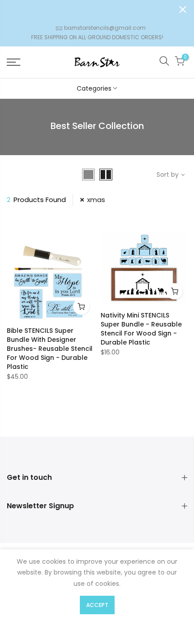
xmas (96, 199)
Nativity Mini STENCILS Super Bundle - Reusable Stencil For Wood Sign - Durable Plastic (141, 329)
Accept (97, 605)
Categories (94, 88)
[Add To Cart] (81, 307)
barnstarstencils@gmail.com (105, 28)
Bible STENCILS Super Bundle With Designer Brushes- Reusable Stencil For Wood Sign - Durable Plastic (49, 348)
